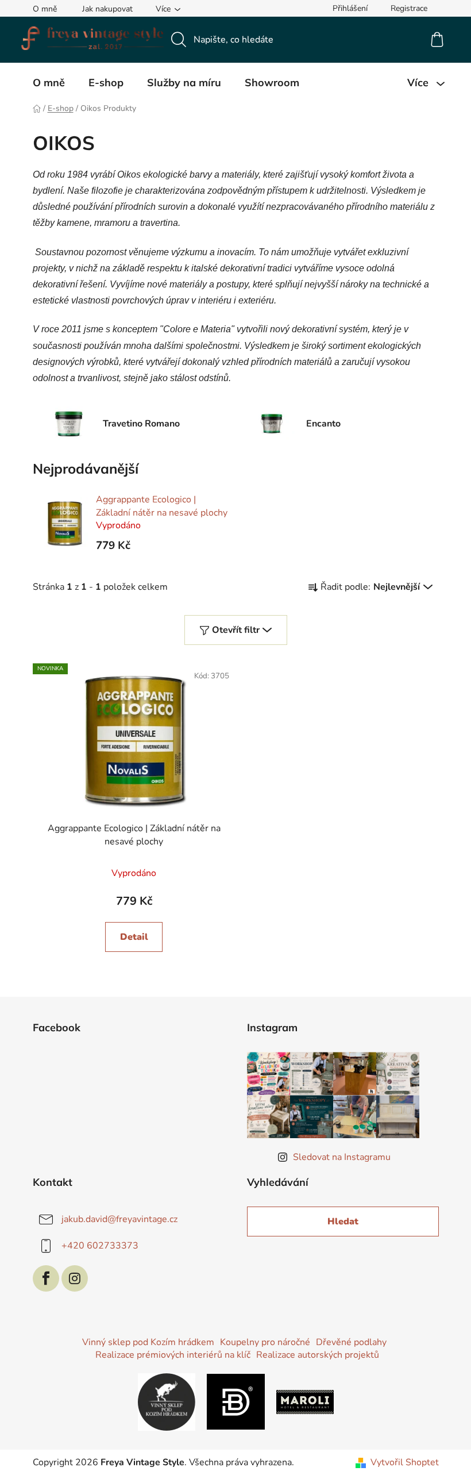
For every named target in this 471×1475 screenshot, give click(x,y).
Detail (134, 937)
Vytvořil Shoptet (404, 1462)
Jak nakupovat (107, 8)
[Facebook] (46, 1278)
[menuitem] (48, 82)
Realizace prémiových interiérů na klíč (172, 1355)
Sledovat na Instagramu (342, 1157)
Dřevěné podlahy (351, 1342)
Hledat (342, 1221)
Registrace (409, 8)
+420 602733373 (99, 1245)
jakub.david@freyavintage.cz (119, 1219)
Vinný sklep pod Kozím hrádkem (148, 1342)
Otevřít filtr (236, 630)
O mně (45, 8)
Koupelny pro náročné (265, 1342)
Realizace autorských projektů (317, 1355)
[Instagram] (74, 1278)
